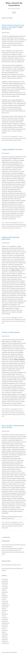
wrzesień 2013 (5, 606)
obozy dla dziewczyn (16, 524)
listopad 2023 (5, 581)
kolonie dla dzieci (18, 138)
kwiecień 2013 (5, 614)
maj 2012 (4, 632)
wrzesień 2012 (5, 625)
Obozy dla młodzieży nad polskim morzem (11, 564)
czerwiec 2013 (5, 610)
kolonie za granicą (19, 410)
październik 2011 (5, 643)
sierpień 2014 (5, 588)
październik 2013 (5, 604)
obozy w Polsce (9, 321)
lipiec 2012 (4, 628)
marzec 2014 (4, 597)
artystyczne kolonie (14, 36)
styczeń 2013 (4, 617)
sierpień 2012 (5, 626)
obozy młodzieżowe (15, 319)
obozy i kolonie (12, 493)
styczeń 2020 (4, 586)
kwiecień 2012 (5, 634)
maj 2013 (4, 612)
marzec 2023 (4, 584)
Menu (14, 12)
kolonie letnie (16, 224)
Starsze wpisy (6, 537)
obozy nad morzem (9, 228)
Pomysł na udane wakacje (11, 332)
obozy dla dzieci (19, 226)
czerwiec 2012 (5, 630)
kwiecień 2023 (5, 583)
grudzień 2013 (5, 601)
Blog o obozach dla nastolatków (14, 4)
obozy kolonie (5, 412)
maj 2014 (4, 594)
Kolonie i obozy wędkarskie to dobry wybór (11, 550)
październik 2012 (5, 623)
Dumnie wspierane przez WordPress (9, 652)
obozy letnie (10, 286)
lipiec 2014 (4, 590)
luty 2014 (4, 599)
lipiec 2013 (4, 608)
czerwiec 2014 (5, 592)
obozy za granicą (12, 412)
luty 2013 (4, 615)
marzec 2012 (4, 635)
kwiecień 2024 (5, 579)
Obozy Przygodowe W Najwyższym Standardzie (12, 548)
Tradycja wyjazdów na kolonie (12, 149)
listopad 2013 (5, 603)
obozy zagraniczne (17, 321)
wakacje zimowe (17, 526)
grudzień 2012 (5, 619)
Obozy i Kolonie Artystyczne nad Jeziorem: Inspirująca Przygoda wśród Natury (13, 27)
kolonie (3, 138)
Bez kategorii (14, 136)
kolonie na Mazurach (10, 410)
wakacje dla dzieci (20, 412)
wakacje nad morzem (16, 414)
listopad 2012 (5, 621)
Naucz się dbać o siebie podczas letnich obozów (13, 426)
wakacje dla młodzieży (7, 414)
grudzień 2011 (5, 639)
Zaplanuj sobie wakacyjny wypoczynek (10, 238)
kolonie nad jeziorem (17, 100)
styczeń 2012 (4, 637)
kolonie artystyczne (10, 138)
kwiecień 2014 (5, 595)
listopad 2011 (5, 641)
